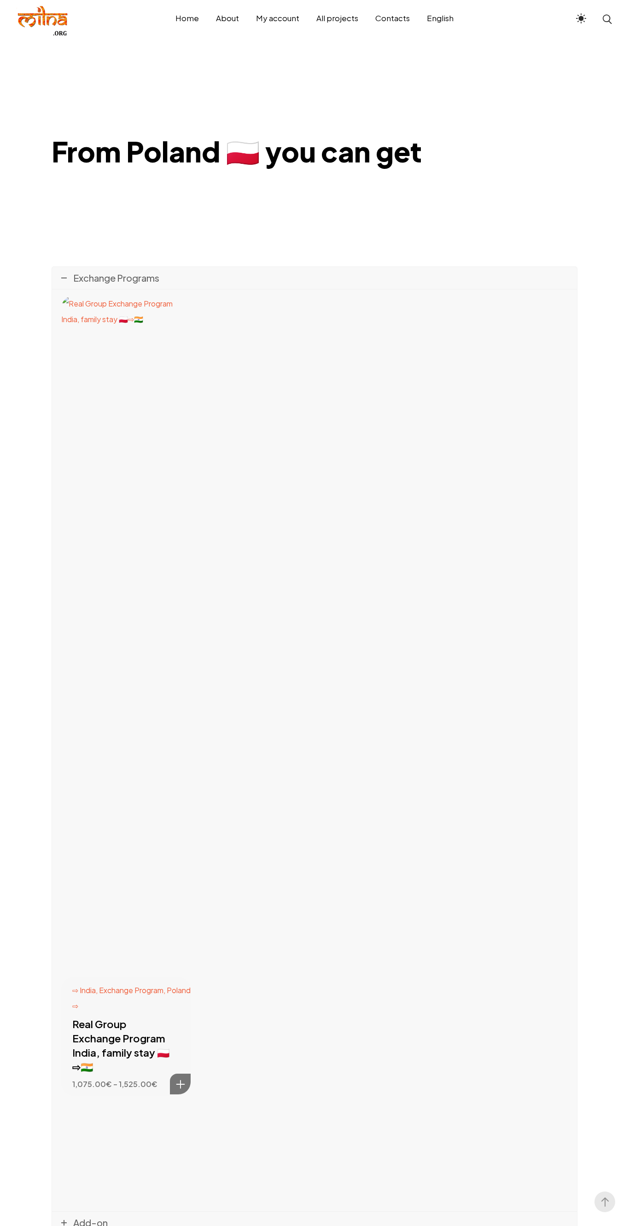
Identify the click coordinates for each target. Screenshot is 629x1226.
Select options (180, 1084)
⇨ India (84, 990)
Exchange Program (131, 990)
